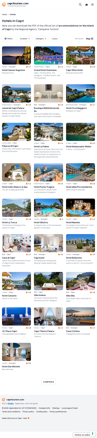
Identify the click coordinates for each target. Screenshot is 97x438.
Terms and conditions (11, 411)
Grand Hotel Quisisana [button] (45, 70)
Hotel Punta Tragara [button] (44, 187)
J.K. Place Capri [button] (9, 331)
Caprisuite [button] (39, 257)
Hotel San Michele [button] (11, 366)
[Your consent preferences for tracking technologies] (92, 433)
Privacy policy (28, 411)
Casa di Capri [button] (8, 257)
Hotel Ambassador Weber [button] (78, 146)
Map (88, 38)
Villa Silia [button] (70, 295)
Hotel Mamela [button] (73, 222)
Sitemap (55, 408)
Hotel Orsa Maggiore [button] (76, 108)
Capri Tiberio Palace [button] (44, 331)
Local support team (70, 408)
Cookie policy (41, 411)
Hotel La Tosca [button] (9, 222)
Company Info (44, 408)
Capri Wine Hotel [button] (74, 70)
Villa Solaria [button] (40, 295)
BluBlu (11, 403)
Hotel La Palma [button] (41, 146)
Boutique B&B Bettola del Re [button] (46, 110)
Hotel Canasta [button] (9, 295)
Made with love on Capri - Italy (14, 418)
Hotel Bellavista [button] (74, 257)
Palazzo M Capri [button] (10, 146)
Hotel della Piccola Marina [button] (79, 187)
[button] (16, 55)
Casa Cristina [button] (73, 331)
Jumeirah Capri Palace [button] (13, 108)
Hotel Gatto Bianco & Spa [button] (14, 187)
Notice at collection (84, 435)
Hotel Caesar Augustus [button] (13, 70)
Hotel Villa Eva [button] (41, 222)
